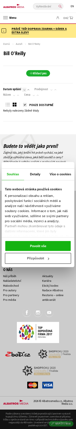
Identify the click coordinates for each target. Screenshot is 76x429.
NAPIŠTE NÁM (63, 423)
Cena (27, 94)
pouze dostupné (41, 105)
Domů (6, 43)
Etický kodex (50, 285)
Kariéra (46, 281)
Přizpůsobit (35, 258)
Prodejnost (41, 89)
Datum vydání (12, 89)
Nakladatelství (12, 281)
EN (72, 6)
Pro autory (9, 290)
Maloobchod (11, 285)
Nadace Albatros (52, 290)
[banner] (22, 5)
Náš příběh (9, 276)
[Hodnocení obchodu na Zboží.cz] (18, 352)
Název (7, 94)
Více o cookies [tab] (60, 174)
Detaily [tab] (35, 174)
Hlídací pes (39, 73)
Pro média (9, 300)
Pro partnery (11, 295)
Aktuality (47, 276)
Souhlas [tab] (13, 174)
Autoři (19, 43)
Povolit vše (38, 246)
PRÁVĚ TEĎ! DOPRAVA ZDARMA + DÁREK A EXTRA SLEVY (39, 30)
